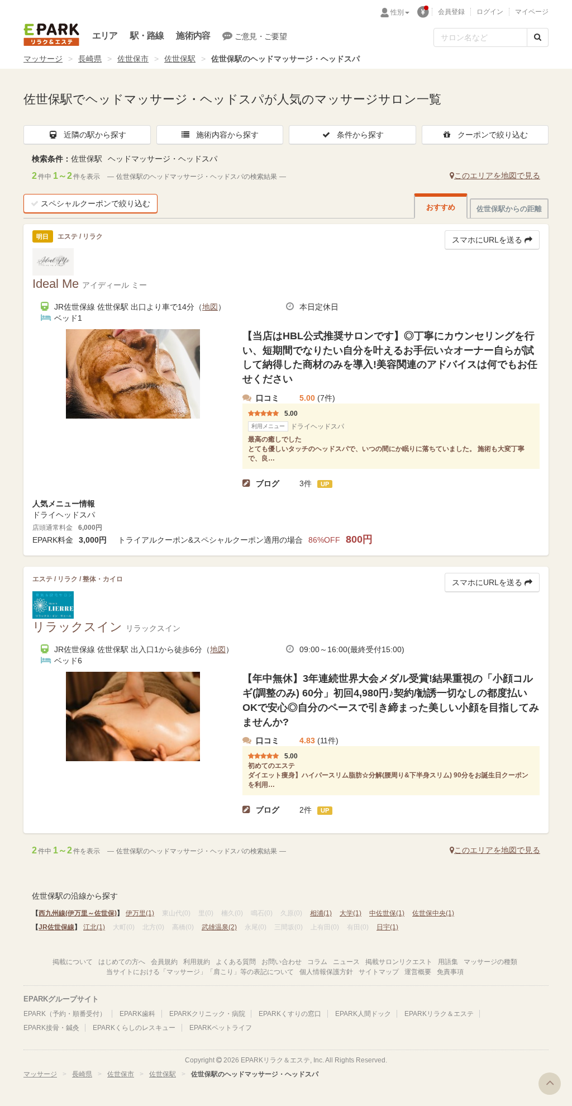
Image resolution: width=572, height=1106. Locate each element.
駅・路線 (147, 35)
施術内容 (193, 35)
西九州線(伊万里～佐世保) (78, 913)
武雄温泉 (219, 927)
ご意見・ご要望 (261, 36)
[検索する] (537, 37)
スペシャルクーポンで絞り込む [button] (95, 203)
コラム (317, 962)
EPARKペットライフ (220, 1028)
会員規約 (164, 962)
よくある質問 (236, 962)
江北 (94, 927)
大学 (350, 913)
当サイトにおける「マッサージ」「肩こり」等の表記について (200, 972)
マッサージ (43, 58)
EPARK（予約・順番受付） (64, 1014)
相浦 (321, 913)
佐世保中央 (433, 913)
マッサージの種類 (490, 962)
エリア (105, 35)
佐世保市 (133, 58)
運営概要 (417, 972)
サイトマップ (379, 972)
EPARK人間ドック (363, 1014)
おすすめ (440, 207)
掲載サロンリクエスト (398, 962)
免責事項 (450, 972)
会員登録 (451, 12)
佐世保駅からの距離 (509, 209)
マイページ (532, 12)
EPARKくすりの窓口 (290, 1014)
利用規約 (196, 962)
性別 (397, 12)
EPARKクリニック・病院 (207, 1014)
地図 (210, 306)
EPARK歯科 (137, 1014)
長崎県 (90, 58)
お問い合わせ (281, 962)
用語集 (448, 962)
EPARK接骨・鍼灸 (51, 1028)
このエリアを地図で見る (497, 175)
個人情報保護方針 (326, 972)
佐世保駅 (180, 58)
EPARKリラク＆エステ (51, 34)
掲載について (73, 962)
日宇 (387, 927)
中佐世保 (386, 913)
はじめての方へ (121, 962)
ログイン (489, 12)
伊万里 (140, 913)
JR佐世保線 (56, 927)
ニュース (346, 962)
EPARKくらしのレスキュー (134, 1028)
